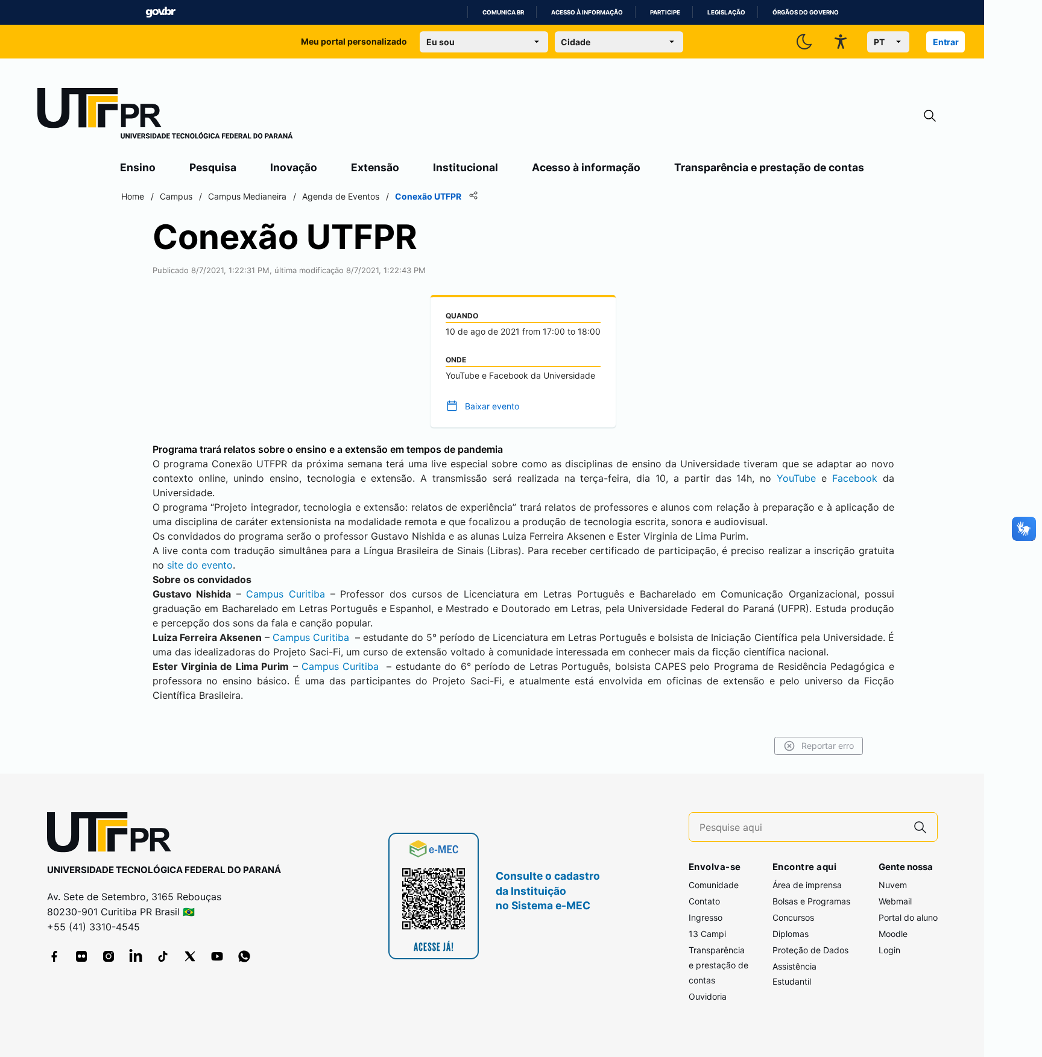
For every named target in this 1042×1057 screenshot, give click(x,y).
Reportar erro (827, 745)
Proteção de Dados (810, 950)
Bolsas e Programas (811, 901)
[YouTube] (217, 956)
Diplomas (790, 934)
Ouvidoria (708, 996)
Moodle (893, 934)
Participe (665, 12)
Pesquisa (212, 167)
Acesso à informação (587, 12)
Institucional (465, 167)
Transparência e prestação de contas (769, 167)
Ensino (138, 167)
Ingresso (705, 917)
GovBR (160, 12)
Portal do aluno (908, 917)
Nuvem (893, 885)
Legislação (726, 12)
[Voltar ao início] (113, 834)
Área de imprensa (807, 885)
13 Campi (707, 934)
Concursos (793, 917)
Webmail (895, 901)
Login (889, 950)
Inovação (293, 167)
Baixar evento (492, 406)
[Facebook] (54, 956)
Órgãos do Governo (805, 12)
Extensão (375, 167)
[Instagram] (108, 956)
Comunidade (714, 885)
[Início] (165, 116)
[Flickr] (81, 956)
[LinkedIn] (135, 956)
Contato (704, 901)
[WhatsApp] (244, 956)
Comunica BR (503, 12)
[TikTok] (163, 956)
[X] (190, 956)
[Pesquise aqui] (920, 827)
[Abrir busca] (930, 116)
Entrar (946, 42)
